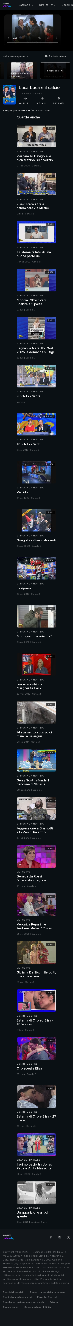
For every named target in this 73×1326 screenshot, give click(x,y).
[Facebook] (50, 1237)
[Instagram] (59, 1237)
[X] (68, 1237)
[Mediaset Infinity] (7, 5)
